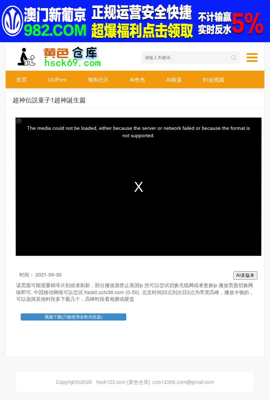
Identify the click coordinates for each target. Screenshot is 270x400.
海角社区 (98, 79)
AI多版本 (245, 275)
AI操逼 (174, 79)
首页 (21, 79)
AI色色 (137, 79)
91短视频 (213, 79)
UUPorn (57, 79)
